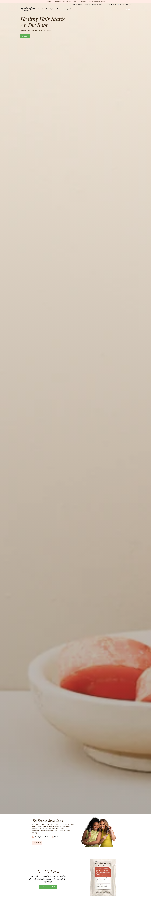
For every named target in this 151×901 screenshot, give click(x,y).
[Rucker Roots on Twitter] (115, 4)
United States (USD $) (124, 4)
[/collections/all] (75, 408)
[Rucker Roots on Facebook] (107, 4)
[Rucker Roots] (27, 9)
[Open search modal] (126, 9)
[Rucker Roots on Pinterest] (111, 4)
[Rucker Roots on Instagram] (109, 4)
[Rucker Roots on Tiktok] (113, 4)
